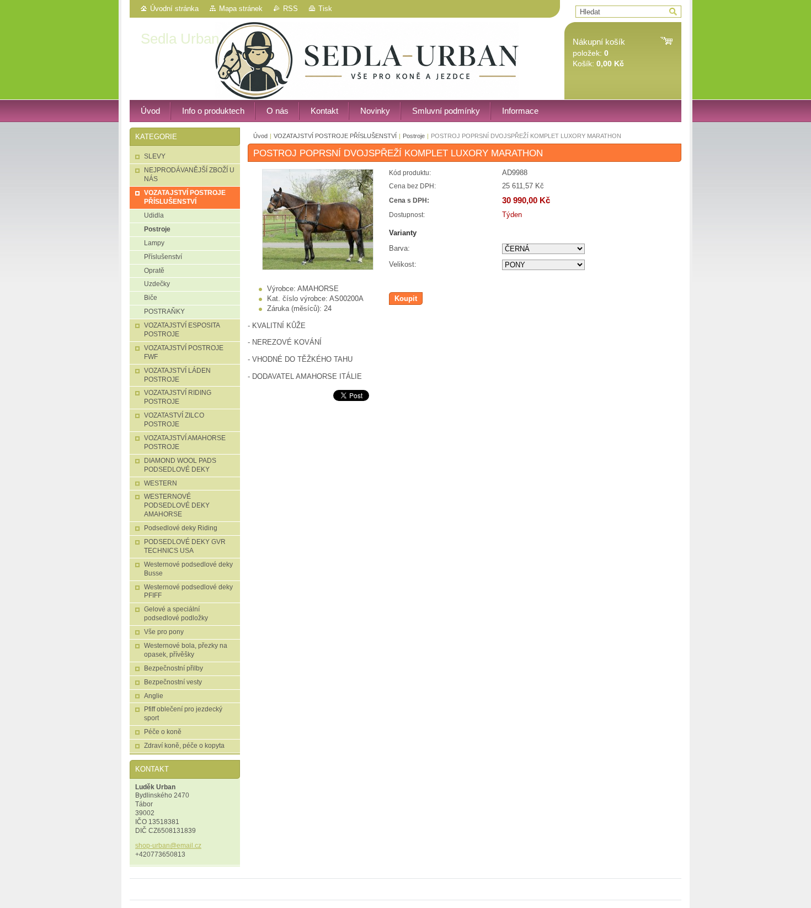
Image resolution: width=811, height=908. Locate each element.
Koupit (405, 298)
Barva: (399, 248)
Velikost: (403, 264)
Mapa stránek (241, 8)
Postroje (414, 136)
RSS (290, 8)
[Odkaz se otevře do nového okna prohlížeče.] (318, 267)
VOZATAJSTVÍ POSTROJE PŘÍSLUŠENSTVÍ (335, 136)
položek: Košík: (599, 53)
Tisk (325, 8)
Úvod (260, 136)
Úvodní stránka (174, 8)
